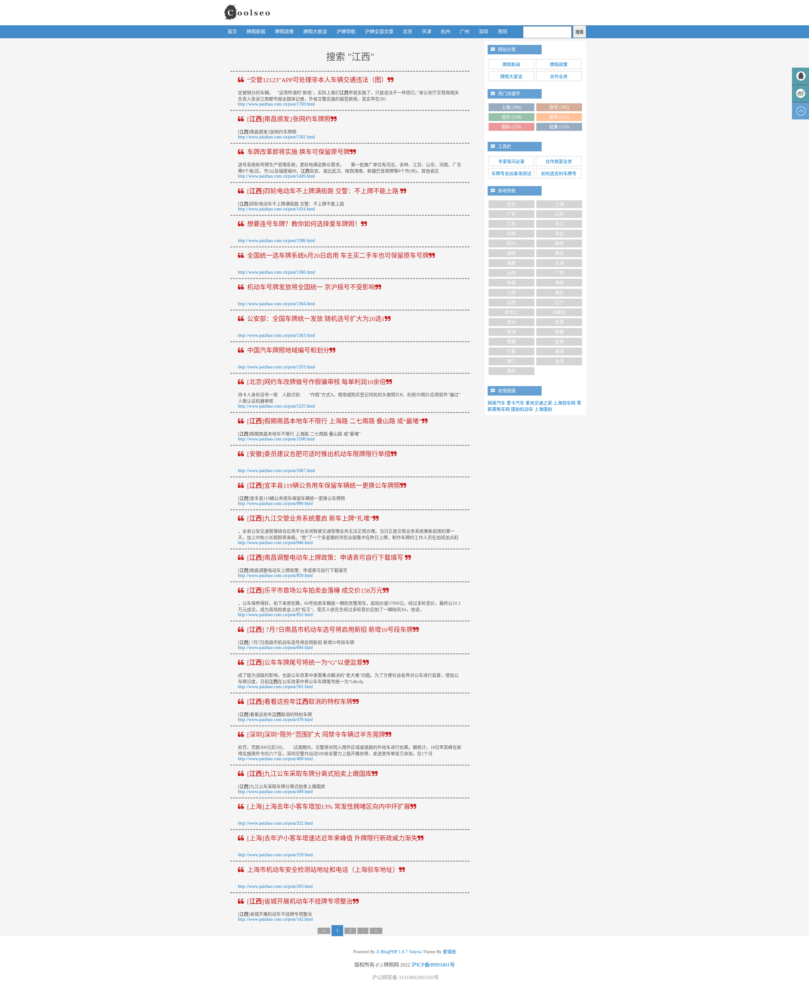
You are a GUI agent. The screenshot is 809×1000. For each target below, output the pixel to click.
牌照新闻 (255, 31)
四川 (511, 243)
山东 (559, 214)
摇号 (559, 117)
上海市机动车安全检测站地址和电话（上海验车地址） (323, 869)
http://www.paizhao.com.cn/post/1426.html (276, 176)
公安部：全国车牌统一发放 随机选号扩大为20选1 (316, 318)
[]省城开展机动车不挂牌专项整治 (300, 901)
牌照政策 (284, 31)
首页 (232, 31)
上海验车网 (564, 403)
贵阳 (502, 31)
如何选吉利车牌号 (558, 173)
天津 (426, 31)
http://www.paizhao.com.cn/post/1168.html (276, 439)
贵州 (511, 322)
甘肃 (559, 322)
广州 (464, 31)
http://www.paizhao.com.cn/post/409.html (275, 791)
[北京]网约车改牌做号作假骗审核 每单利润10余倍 (316, 382)
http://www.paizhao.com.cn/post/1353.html (276, 367)
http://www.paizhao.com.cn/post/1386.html (276, 240)
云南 (511, 272)
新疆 (559, 332)
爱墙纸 (448, 951)
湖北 (559, 292)
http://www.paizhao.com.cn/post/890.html (275, 503)
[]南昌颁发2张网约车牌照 (289, 119)
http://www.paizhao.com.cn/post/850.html (275, 575)
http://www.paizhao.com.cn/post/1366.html (276, 272)
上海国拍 (543, 409)
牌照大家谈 (315, 31)
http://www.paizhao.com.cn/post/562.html (275, 686)
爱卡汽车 (515, 403)
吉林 (559, 341)
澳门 (511, 361)
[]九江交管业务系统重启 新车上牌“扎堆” (310, 518)
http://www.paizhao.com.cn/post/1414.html (276, 209)
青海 (511, 332)
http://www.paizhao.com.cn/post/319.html (275, 854)
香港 (559, 351)
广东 (511, 214)
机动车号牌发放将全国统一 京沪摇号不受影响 (311, 287)
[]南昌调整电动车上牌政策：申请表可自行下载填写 (326, 557)
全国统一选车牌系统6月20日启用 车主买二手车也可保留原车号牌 (338, 255)
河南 (511, 233)
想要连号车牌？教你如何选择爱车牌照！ (304, 224)
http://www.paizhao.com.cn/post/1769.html (276, 104)
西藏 (511, 341)
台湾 (559, 361)
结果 (559, 126)
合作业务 (559, 76)
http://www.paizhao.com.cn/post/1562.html (276, 137)
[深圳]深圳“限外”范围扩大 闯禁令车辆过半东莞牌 (316, 734)
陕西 (559, 243)
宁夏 (511, 351)
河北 (559, 233)
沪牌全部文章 (379, 31)
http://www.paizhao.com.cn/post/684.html (275, 647)
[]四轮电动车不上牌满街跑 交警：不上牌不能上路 (323, 191)
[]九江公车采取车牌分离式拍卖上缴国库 (309, 773)
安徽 (511, 282)
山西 (511, 302)
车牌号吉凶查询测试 (511, 173)
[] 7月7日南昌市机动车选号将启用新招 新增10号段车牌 (330, 629)
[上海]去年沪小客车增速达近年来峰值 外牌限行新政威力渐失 (332, 838)
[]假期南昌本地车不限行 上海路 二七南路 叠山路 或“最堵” (334, 421)
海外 (511, 371)
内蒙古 (559, 312)
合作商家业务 (558, 161)
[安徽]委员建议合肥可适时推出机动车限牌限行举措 (319, 454)
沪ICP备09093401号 (433, 965)
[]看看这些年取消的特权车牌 (300, 701)
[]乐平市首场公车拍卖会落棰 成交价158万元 (315, 590)
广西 (559, 272)
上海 (511, 107)
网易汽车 (496, 403)
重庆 (559, 253)
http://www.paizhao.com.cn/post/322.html (275, 823)
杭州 (445, 31)
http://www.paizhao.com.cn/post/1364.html (276, 303)
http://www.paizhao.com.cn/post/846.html (275, 542)
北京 (407, 31)
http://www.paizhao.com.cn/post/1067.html (276, 470)
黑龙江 (511, 312)
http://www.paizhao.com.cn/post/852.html (275, 614)
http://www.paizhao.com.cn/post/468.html (275, 758)
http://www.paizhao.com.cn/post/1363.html (276, 335)
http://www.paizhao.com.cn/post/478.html (275, 719)
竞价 (511, 117)
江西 (511, 292)
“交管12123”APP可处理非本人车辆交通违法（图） (317, 79)
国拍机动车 (522, 409)
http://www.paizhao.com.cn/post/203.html (275, 886)
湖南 (511, 253)
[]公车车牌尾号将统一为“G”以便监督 (305, 662)
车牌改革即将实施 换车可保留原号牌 (298, 151)
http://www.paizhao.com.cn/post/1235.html (276, 406)
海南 (559, 282)
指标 (511, 126)
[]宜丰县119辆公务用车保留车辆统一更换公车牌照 (323, 485)
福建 (511, 263)
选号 (559, 107)
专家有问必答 (511, 161)
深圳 (483, 31)
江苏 (511, 223)
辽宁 (559, 302)
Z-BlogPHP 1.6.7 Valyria (399, 951)
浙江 (559, 223)
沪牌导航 (346, 31)
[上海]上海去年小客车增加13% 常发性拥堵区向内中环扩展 (328, 806)
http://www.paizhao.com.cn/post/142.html (275, 919)
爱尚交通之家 (539, 403)
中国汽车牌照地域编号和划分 (288, 350)
